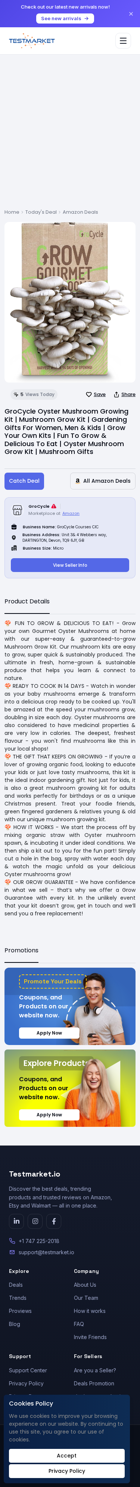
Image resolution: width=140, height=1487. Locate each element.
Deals (16, 1285)
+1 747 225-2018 (39, 1241)
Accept (67, 1455)
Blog (14, 1324)
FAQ (79, 1324)
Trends (18, 1298)
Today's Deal (41, 212)
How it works (90, 1311)
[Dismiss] (131, 14)
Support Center (28, 1370)
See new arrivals (61, 18)
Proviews (20, 1311)
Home (11, 212)
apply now (49, 1033)
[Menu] (123, 41)
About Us (85, 1285)
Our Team (86, 1298)
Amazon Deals (80, 212)
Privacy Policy (26, 1383)
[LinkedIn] (16, 1221)
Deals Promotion (94, 1383)
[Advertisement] (70, 135)
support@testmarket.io (46, 1252)
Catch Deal (24, 481)
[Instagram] (35, 1221)
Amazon (71, 513)
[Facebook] (53, 1221)
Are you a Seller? (95, 1370)
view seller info (70, 565)
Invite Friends (90, 1337)
